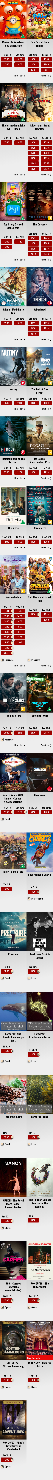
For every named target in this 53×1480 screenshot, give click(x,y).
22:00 (6, 472)
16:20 (46, 323)
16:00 (20, 64)
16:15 (33, 69)
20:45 (33, 163)
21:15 (20, 732)
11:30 (8, 611)
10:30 (6, 59)
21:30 (33, 168)
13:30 (6, 64)
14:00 (8, 621)
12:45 (33, 238)
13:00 (33, 64)
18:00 (8, 637)
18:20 (6, 541)
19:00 (8, 647)
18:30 (33, 158)
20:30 (8, 653)
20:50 (19, 403)
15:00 (33, 243)
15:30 (33, 153)
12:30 (33, 147)
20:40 (33, 253)
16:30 (8, 632)
